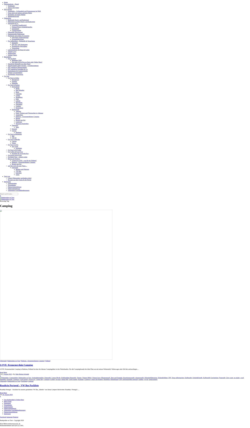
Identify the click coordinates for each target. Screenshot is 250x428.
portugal (30, 381)
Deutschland (15, 87)
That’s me (7, 176)
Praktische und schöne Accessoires (18, 36)
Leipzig (18, 101)
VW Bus (18, 171)
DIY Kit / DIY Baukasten (20, 44)
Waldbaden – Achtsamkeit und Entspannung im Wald (24, 11)
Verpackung (15, 48)
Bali (13, 136)
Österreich (15, 125)
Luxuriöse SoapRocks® (19, 25)
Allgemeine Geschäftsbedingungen (18, 190)
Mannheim (19, 102)
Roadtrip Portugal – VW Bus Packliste (19, 385)
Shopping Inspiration (22, 124)
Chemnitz (19, 94)
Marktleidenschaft (13, 16)
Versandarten (12, 185)
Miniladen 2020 (16, 60)
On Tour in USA (13, 145)
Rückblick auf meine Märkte (16, 15)
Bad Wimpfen (20, 90)
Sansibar (14, 81)
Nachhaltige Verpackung (15, 74)
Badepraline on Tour (13, 361)
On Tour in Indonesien (15, 134)
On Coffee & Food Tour (15, 152)
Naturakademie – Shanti (11, 4)
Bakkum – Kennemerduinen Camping (27, 116)
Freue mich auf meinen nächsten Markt (20, 13)
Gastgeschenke (16, 30)
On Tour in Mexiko (14, 139)
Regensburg (19, 108)
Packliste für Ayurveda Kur (20, 153)
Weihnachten (12, 53)
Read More (3, 372)
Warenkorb (7, 403)
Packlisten (19, 148)
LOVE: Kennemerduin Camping (16, 365)
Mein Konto (7, 401)
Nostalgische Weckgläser (19, 46)
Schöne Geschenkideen (15, 73)
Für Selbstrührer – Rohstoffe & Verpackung (21, 41)
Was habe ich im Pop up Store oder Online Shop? (27, 62)
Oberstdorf (19, 104)
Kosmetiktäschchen (18, 39)
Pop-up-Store (12, 58)
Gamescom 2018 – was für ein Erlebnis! (24, 160)
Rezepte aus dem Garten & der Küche (19, 180)
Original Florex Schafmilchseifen (22, 27)
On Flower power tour (15, 155)
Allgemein (3, 361)
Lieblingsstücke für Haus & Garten (18, 50)
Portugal (14, 129)
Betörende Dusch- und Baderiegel (18, 20)
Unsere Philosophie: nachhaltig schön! (19, 178)
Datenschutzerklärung (14, 187)
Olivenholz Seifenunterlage (20, 37)
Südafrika (15, 83)
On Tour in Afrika (13, 78)
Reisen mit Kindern (14, 159)
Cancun (14, 141)
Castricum (19, 122)
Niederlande (15, 109)
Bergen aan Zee (20, 120)
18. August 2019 (7, 394)
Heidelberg (19, 97)
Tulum (14, 143)
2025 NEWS (8, 9)
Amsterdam (19, 115)
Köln (17, 99)
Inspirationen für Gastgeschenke (18, 71)
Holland (47, 361)
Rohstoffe (15, 43)
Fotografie (15, 167)
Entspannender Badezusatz (16, 34)
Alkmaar (18, 111)
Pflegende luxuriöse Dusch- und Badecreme (21, 22)
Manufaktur (7, 57)
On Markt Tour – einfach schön (17, 157)
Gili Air (14, 138)
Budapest (18, 132)
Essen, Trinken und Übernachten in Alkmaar (29, 113)
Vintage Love (12, 51)
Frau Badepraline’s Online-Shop (14, 400)
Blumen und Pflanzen (22, 169)
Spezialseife (15, 29)
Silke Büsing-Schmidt (22, 374)
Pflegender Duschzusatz (15, 32)
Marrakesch (15, 80)
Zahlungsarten (12, 183)
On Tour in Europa (14, 85)
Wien (17, 127)
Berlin (17, 88)
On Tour (6, 76)
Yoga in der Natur (13, 7)
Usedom (18, 106)
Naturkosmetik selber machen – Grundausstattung (23, 65)
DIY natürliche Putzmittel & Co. (18, 69)
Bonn (17, 92)
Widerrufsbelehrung (14, 189)
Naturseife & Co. (13, 23)
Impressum (7, 182)
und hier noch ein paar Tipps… (17, 166)
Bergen (18, 118)
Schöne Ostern (12, 55)
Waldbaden (11, 6)
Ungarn (14, 131)
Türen (17, 174)
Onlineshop (7, 18)
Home (6, 2)
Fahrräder (19, 173)
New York (15, 146)
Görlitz (18, 95)
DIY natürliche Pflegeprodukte (17, 67)
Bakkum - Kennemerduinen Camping (32, 361)
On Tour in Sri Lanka (14, 150)
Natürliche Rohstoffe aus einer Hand (19, 64)
